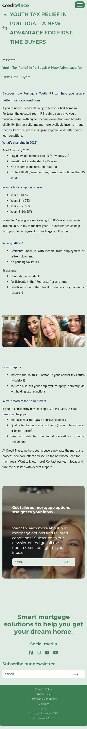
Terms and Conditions (43, 698)
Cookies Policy (43, 689)
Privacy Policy (43, 693)
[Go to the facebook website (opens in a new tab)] (31, 652)
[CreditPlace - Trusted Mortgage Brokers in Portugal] (17, 4)
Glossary (44, 703)
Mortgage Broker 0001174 (43, 713)
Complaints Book (43, 718)
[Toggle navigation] (80, 4)
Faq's (43, 708)
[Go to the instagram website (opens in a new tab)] (39, 652)
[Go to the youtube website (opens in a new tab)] (55, 652)
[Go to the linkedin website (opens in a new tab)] (47, 652)
